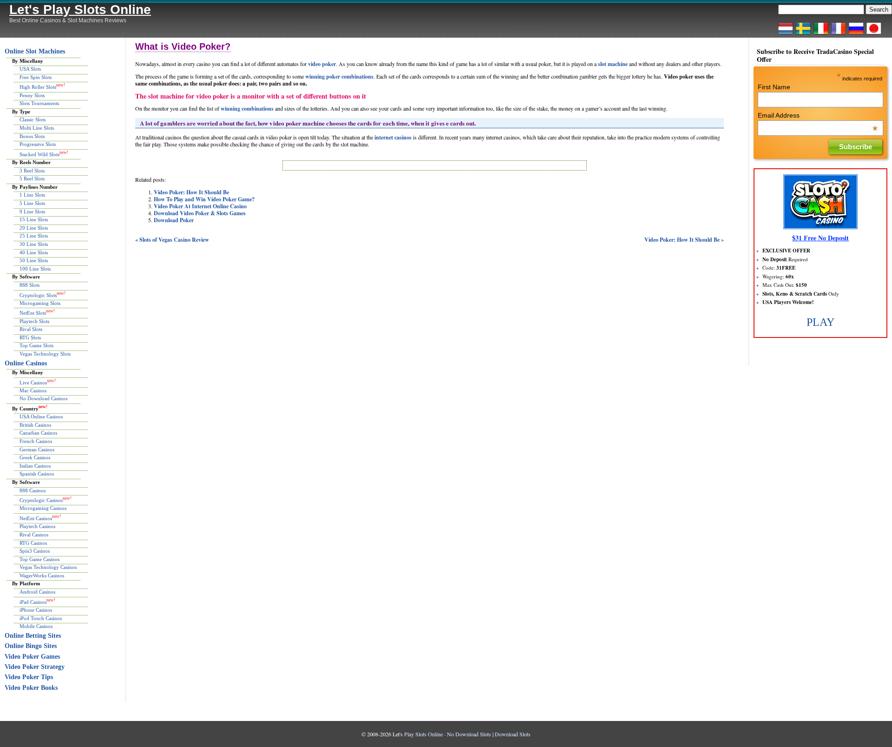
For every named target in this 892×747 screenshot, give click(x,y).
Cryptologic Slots (38, 294)
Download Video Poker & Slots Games (200, 213)
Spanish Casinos (37, 473)
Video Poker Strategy (35, 666)
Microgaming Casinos (43, 508)
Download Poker (174, 220)
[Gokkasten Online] (785, 34)
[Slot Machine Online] (820, 34)
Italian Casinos (35, 466)
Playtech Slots (34, 321)
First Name (774, 87)
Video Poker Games (32, 656)
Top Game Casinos (39, 559)
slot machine (613, 64)
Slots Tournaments (39, 103)
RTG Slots (30, 337)
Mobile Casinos (36, 626)
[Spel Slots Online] (803, 34)
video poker (322, 64)
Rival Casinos (34, 534)
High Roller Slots (38, 87)
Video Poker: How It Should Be (191, 192)
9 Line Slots (32, 211)
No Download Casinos (43, 398)
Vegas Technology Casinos (48, 567)
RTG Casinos (33, 543)
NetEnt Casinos (36, 518)
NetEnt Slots (33, 313)
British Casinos (35, 425)
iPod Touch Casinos (41, 618)
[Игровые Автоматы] (856, 34)
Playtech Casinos (37, 526)
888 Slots (29, 285)
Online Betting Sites (33, 635)
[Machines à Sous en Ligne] (838, 34)
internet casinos (393, 137)
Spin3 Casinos (35, 551)
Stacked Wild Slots (39, 154)
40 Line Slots (34, 252)
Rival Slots (31, 329)
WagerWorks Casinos (42, 575)
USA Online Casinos (41, 416)
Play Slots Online (423, 734)
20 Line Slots (34, 228)
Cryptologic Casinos (41, 500)
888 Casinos (33, 490)
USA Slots (30, 69)
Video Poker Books (31, 687)
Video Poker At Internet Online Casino (200, 206)
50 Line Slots (34, 260)
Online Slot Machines (35, 51)
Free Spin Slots (36, 77)
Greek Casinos (35, 457)
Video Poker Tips (29, 677)
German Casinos (37, 449)
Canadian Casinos (38, 433)
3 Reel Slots (32, 170)
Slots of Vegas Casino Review (174, 240)
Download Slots (513, 734)
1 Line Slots (32, 195)
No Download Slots (469, 734)
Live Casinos (33, 382)
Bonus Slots (32, 136)
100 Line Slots (35, 268)
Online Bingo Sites (31, 645)
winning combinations (247, 108)
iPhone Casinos (36, 610)
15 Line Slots (34, 219)
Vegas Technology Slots (45, 354)
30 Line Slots (34, 244)
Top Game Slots (36, 345)
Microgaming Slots (40, 303)
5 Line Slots (32, 203)
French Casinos (36, 441)
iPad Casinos (33, 601)
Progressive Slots (38, 144)
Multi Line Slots (37, 128)
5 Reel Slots (32, 178)
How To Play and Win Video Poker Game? (204, 199)
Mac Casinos (33, 390)
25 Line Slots (34, 235)
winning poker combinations (339, 76)
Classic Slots (33, 119)
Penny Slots (32, 95)
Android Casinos (37, 592)
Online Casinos (26, 363)
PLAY (820, 322)
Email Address (818, 115)
